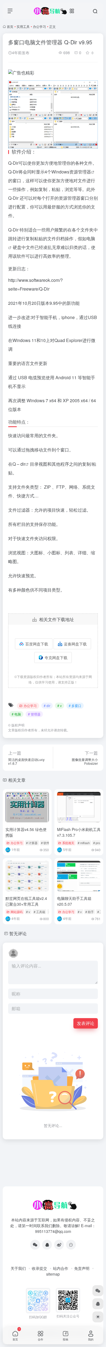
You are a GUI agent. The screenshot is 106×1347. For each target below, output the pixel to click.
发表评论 (85, 1023)
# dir (47, 705)
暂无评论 (18, 933)
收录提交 (39, 1268)
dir (22, 464)
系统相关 (68, 843)
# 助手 (89, 911)
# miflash (84, 843)
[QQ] (47, 1245)
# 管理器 (34, 714)
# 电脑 (16, 714)
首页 (10, 26)
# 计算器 (32, 843)
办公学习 (39, 26)
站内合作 (60, 1268)
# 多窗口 (75, 705)
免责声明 (81, 1268)
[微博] (59, 1245)
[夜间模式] (97, 1316)
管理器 (84, 172)
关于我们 (18, 1268)
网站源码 (17, 911)
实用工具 (23, 26)
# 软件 (45, 843)
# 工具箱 (39, 911)
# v (59, 705)
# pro (96, 843)
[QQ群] (71, 1245)
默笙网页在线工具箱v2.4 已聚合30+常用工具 (26, 901)
